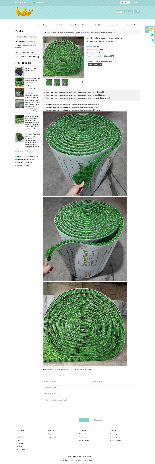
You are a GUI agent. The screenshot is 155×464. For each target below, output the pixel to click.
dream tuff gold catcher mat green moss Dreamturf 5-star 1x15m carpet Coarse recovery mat (32, 93)
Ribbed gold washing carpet (27, 52)
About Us (130, 25)
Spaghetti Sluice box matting (28, 57)
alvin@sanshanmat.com (24, 3)
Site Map (136, 3)
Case (84, 25)
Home (45, 25)
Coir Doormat (87, 456)
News (72, 25)
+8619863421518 (40, 3)
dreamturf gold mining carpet (82, 369)
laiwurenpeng (28, 162)
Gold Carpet (67, 456)
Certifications (20, 443)
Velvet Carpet (82, 437)
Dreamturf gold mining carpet (66, 32)
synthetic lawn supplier (61, 369)
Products (58, 25)
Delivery (19, 434)
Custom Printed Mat (115, 440)
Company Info (52, 434)
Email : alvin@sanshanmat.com (100, 61)
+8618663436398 (29, 159)
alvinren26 (27, 165)
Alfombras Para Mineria (26, 41)
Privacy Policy (21, 449)
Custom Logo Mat (115, 437)
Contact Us (114, 25)
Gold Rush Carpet (84, 440)
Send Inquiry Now (94, 64)
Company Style (52, 437)
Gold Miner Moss (83, 434)
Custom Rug (113, 434)
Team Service (20, 437)
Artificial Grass (77, 456)
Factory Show (97, 25)
